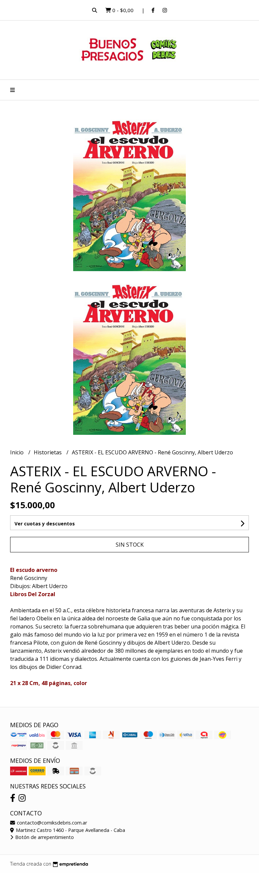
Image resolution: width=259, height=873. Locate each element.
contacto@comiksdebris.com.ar (51, 822)
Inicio (17, 452)
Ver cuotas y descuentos (45, 523)
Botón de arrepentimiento (44, 837)
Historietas (48, 452)
